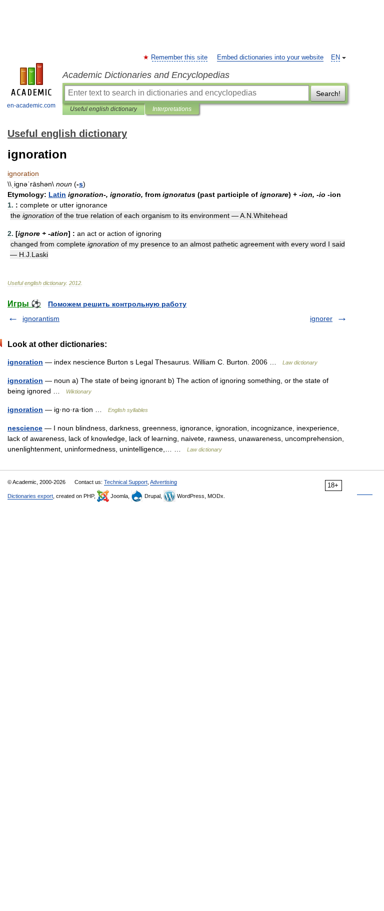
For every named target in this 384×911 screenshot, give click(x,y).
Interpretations (172, 109)
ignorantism (41, 318)
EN (335, 57)
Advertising (163, 482)
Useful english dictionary (103, 109)
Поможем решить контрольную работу (117, 304)
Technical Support (126, 482)
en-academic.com (31, 105)
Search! (328, 94)
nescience (25, 428)
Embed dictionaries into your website (270, 57)
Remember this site (180, 57)
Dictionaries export (30, 496)
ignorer (321, 318)
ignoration (25, 362)
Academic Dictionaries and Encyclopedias (146, 75)
